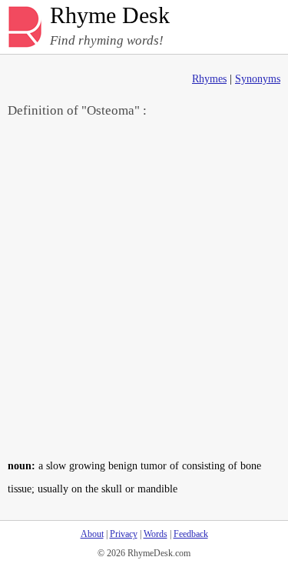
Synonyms (257, 79)
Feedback (191, 534)
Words (155, 534)
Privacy (123, 534)
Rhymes (209, 79)
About (92, 534)
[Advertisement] (144, 287)
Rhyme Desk (110, 16)
